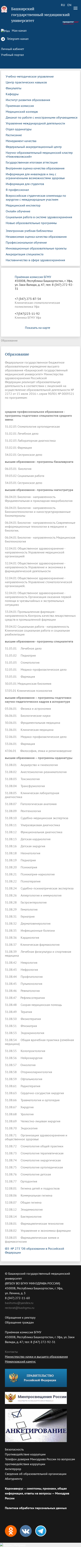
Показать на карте (37, 328)
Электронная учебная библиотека (29, 231)
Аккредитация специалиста (24, 254)
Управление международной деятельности (35, 123)
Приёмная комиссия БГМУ (33, 277)
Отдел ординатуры (19, 129)
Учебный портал (12, 55)
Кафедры (12, 94)
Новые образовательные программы (31, 223)
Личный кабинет (12, 49)
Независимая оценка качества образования (36, 237)
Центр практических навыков (26, 82)
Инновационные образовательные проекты (36, 248)
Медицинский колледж (22, 112)
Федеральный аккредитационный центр (34, 147)
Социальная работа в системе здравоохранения (39, 217)
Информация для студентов (25, 184)
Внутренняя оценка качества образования (35, 168)
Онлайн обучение (18, 211)
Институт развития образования (28, 100)
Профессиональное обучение (26, 242)
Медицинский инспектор (23, 205)
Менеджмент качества (21, 141)
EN (69, 5)
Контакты (11, 1352)
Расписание (14, 135)
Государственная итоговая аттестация (32, 162)
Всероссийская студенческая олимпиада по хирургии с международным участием (36, 197)
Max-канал (19, 30)
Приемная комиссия (20, 106)
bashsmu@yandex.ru (19, 1303)
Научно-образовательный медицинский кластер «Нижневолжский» (39, 154)
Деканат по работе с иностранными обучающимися (41, 117)
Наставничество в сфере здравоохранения (35, 260)
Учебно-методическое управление (30, 76)
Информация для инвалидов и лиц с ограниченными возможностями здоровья (35, 176)
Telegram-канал (17, 39)
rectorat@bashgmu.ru (19, 1308)
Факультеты (13, 88)
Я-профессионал (17, 190)
